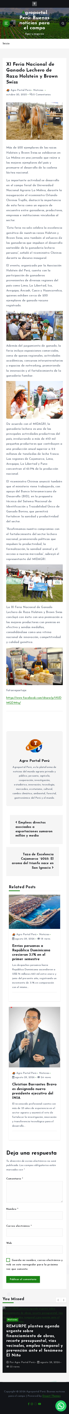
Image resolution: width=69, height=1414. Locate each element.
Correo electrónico (19, 1226)
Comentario (14, 1178)
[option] (34, 1340)
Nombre (12, 1209)
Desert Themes (51, 1396)
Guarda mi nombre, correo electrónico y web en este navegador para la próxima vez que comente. (34, 1265)
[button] (58, 1300)
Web (9, 1243)
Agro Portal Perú (21, 90)
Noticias (38, 90)
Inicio (6, 43)
